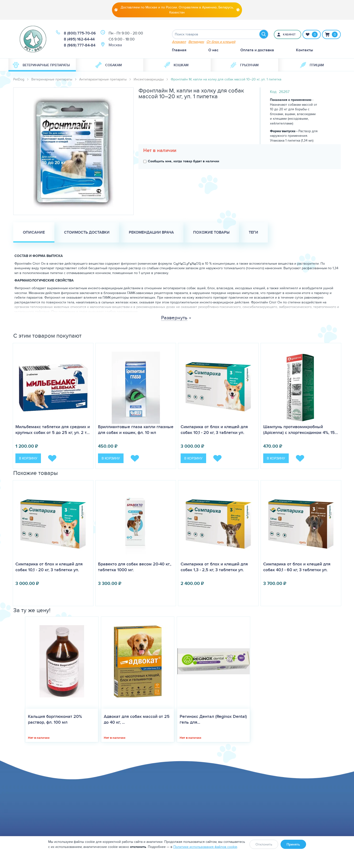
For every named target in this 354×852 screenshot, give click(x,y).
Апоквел (179, 41)
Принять (293, 844)
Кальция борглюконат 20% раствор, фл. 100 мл (55, 719)
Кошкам (181, 65)
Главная (179, 50)
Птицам (317, 65)
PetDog (18, 79)
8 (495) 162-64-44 (79, 39)
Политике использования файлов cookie (205, 846)
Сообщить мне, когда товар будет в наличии (183, 161)
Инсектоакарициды (149, 79)
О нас (213, 50)
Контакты (304, 50)
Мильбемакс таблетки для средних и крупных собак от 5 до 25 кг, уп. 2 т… (52, 429)
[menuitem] (42, 65)
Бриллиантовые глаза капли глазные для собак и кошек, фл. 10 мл (135, 429)
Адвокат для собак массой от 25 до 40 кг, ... (137, 719)
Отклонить (264, 844)
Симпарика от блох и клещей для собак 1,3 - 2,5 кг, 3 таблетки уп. (214, 567)
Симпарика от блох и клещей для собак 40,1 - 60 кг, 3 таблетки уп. (296, 567)
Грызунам (249, 65)
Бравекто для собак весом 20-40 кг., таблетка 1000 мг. (134, 567)
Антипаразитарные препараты (103, 79)
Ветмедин (196, 41)
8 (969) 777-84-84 (79, 45)
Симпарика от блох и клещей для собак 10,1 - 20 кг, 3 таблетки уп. (214, 429)
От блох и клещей (220, 41)
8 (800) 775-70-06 (80, 33)
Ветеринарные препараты (46, 65)
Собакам (113, 65)
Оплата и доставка (257, 50)
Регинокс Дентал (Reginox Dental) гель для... (213, 719)
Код (273, 91)
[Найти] (263, 34)
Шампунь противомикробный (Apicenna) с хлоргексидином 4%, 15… (300, 429)
